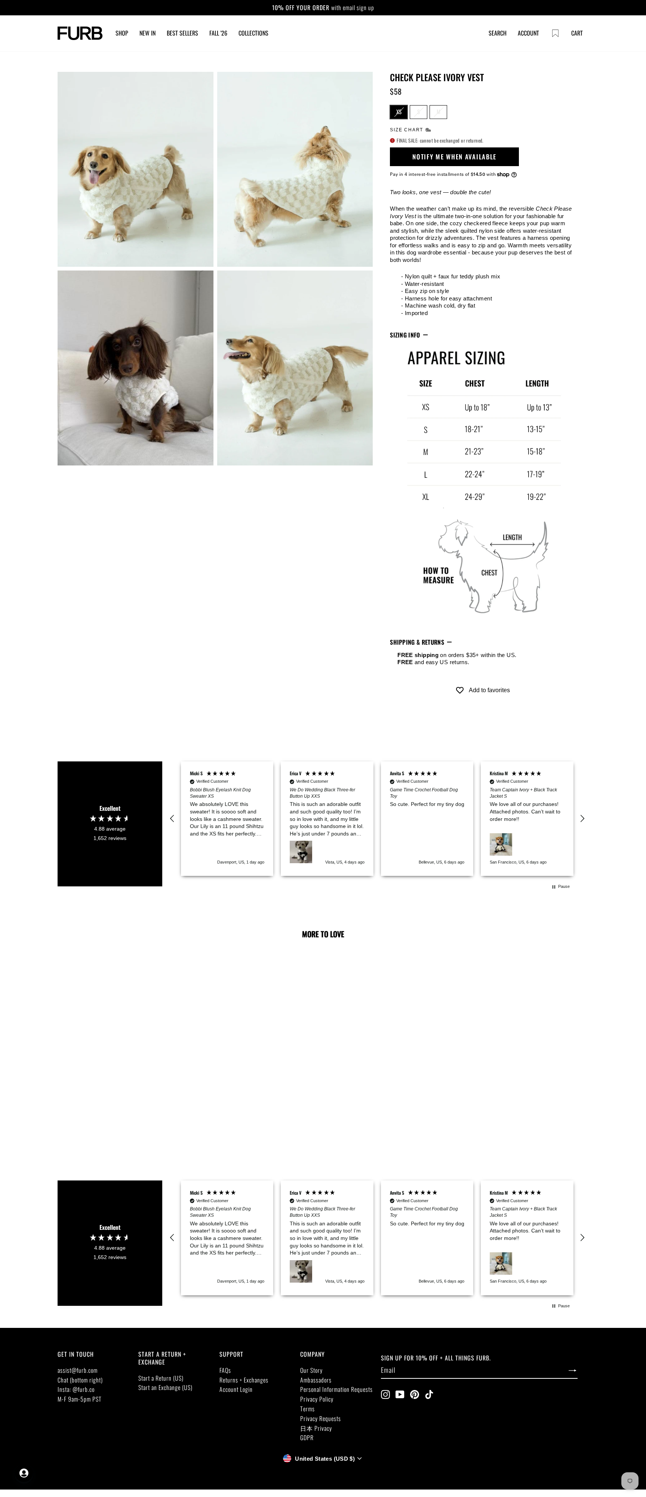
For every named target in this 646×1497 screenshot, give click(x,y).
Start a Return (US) (161, 1378)
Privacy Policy (316, 1398)
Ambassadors (316, 1379)
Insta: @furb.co (76, 1389)
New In (147, 32)
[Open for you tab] (24, 1473)
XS (399, 111)
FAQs (225, 1370)
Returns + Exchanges (243, 1379)
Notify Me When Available (454, 156)
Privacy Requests (320, 1418)
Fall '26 (218, 32)
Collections (253, 32)
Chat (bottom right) (80, 1379)
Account (528, 32)
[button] (172, 819)
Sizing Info (405, 334)
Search (498, 32)
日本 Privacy (316, 1428)
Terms (307, 1408)
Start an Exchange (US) (165, 1387)
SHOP (122, 32)
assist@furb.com (78, 1370)
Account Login (236, 1389)
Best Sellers (182, 32)
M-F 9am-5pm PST (80, 1398)
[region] (377, 818)
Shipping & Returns (417, 642)
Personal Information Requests (336, 1389)
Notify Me (110, 1092)
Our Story (311, 1370)
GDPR (307, 1437)
